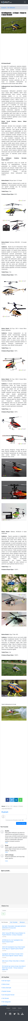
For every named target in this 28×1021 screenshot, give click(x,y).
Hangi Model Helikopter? (7, 808)
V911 (11, 806)
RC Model (21, 806)
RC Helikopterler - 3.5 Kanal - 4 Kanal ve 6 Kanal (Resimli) (14, 14)
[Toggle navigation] (25, 2)
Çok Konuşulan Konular (8, 994)
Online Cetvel (5, 984)
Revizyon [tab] (22, 922)
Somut (20, 1008)
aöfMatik (4, 1005)
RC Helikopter (11, 7)
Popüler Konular (6, 991)
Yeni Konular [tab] (4, 922)
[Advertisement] (14, 750)
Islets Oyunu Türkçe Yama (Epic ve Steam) (13, 961)
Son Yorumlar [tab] (13, 922)
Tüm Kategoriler (6, 1001)
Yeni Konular (5, 998)
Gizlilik (14, 1008)
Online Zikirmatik (6, 987)
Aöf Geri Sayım (6, 980)
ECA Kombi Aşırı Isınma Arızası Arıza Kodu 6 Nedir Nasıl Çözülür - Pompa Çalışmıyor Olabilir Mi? (13, 967)
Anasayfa (3, 7)
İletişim (8, 1008)
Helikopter (15, 806)
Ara (3, 913)
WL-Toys (7, 806)
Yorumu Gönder (21, 823)
